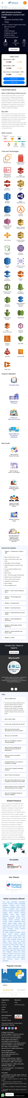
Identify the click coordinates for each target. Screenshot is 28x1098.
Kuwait (16, 944)
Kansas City (8, 944)
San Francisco (16, 953)
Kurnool (23, 919)
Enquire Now (14, 79)
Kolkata (10, 919)
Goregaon (22, 910)
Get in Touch (14, 652)
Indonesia (5, 943)
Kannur (23, 916)
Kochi (23, 918)
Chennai (23, 907)
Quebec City (6, 953)
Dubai (4, 939)
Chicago (15, 937)
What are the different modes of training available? (13, 741)
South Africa (17, 955)
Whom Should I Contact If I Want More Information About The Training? (15, 787)
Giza (24, 939)
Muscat (10, 948)
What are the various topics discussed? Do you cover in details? (14, 729)
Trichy (4, 928)
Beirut (10, 935)
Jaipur (17, 914)
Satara (12, 927)
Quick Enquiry (14, 49)
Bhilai (18, 905)
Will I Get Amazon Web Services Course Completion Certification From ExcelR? (15, 780)
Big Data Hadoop (5, 1060)
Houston (23, 941)
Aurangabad (22, 903)
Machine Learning (18, 1034)
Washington (5, 960)
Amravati (5, 903)
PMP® (15, 1064)
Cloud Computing (13, 1046)
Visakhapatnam (12, 930)
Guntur (10, 912)
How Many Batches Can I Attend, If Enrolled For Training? (14, 762)
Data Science (18, 1061)
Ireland (10, 943)
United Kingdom (21, 957)
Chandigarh (12, 907)
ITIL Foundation (19, 1068)
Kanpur (4, 918)
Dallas (19, 937)
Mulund (23, 921)
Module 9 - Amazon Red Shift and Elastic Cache (13, 632)
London (21, 944)
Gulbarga (5, 912)
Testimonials (16, 43)
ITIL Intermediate (6, 1069)
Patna (16, 925)
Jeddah (19, 943)
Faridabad (11, 910)
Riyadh (11, 953)
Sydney (23, 955)
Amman (23, 932)
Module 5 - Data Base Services (12, 608)
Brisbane (19, 935)
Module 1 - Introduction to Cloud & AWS (14, 552)
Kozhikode (16, 919)
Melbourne (16, 946)
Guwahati (22, 912)
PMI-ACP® (20, 1064)
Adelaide (12, 932)
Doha (23, 937)
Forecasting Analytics (7, 1043)
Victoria (17, 959)
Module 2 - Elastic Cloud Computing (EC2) (14, 591)
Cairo (23, 935)
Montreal (5, 948)
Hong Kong (16, 941)
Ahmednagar (22, 902)
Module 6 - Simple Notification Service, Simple (15, 613)
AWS (6, 1046)
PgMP (9, 1065)
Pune (24, 925)
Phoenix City (16, 952)
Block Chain (17, 1036)
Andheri (16, 903)
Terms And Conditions (7, 1023)
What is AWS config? (10, 719)
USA (4, 959)
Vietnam (23, 959)
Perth (4, 952)
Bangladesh (5, 935)
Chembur (18, 907)
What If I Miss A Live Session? (12, 775)
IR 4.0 (7, 1036)
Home (2, 7)
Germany (19, 939)
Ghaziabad (16, 910)
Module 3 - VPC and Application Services (13, 597)
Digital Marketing (18, 1044)
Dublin (8, 939)
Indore (12, 914)
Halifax (4, 941)
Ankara (4, 934)
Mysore (10, 923)
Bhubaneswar (6, 907)
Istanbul (15, 943)
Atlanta (10, 934)
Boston (15, 935)
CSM (13, 1065)
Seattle (4, 955)
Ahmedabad (14, 902)
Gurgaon (16, 912)
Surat (20, 927)
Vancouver (9, 959)
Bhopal (23, 905)
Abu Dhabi (5, 932)
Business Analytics (16, 1060)
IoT (11, 1036)
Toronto (14, 957)
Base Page (6, 902)
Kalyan (18, 916)
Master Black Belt (6, 1056)
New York (22, 948)
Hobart (9, 941)
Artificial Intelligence (6, 1034)
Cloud (6, 7)
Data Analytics (5, 1061)
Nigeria (18, 950)
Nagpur (15, 923)
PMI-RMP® (4, 1065)
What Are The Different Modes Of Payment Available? (13, 793)
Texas (4, 957)
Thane (23, 927)
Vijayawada (5, 930)
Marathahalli (17, 921)
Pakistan (23, 950)
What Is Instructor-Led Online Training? (12, 756)
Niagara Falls (13, 950)
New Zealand (6, 950)
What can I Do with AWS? (11, 735)
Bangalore (5, 905)
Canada (4, 937)
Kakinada (12, 916)
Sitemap (12, 1025)
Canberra (10, 937)
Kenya (12, 944)
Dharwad (23, 909)
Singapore (9, 955)
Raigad (4, 927)
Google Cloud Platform (17, 1048)
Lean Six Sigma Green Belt (8, 1052)
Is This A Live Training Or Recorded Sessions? (14, 769)
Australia (16, 934)
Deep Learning (11, 1058)
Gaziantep (13, 939)
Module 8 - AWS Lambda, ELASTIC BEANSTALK (13, 625)
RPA (2, 1046)
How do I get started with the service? (15, 724)
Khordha (18, 918)
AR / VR (3, 1036)
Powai (20, 925)
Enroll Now (14, 82)
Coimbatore (11, 909)
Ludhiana (10, 921)
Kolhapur (5, 919)
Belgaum (12, 905)
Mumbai (5, 923)
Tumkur (17, 928)
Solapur (16, 927)
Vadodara (22, 928)
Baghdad (23, 934)
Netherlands (16, 948)
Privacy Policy (17, 1023)
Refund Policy (5, 1025)
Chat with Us (9, 1094)
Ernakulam (5, 910)
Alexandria (17, 932)
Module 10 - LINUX (9, 637)
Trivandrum (10, 928)
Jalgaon (23, 914)
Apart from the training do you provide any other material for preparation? (13, 749)
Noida (13, 925)
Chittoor (5, 909)
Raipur (8, 927)
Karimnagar (11, 918)
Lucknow (5, 921)
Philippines (9, 952)
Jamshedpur (5, 916)
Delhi (17, 909)
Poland (23, 952)
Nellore (9, 925)
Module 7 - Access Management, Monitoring (13, 619)
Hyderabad (5, 914)
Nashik (20, 923)
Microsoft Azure (5, 1048)
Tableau (18, 1058)
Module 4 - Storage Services (12, 603)
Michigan (23, 946)
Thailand (9, 957)
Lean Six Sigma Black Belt (8, 1054)
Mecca (10, 946)
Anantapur (10, 903)
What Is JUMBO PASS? (10, 698)
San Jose (23, 953)
